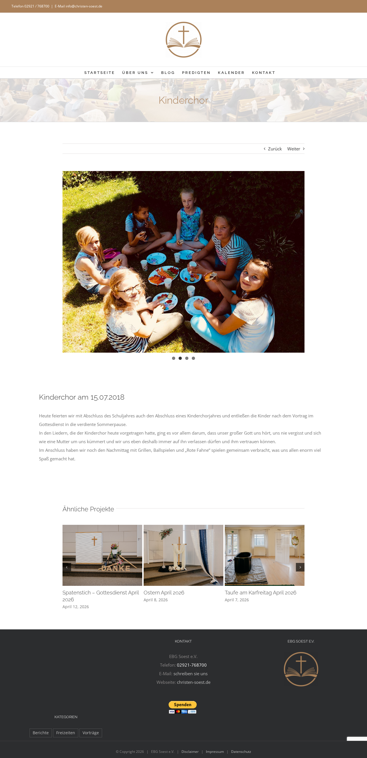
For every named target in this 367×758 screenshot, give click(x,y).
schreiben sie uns (190, 673)
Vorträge (91, 732)
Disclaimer (190, 751)
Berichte (41, 732)
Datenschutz (241, 751)
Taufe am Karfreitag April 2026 (260, 593)
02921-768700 (192, 665)
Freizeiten (65, 732)
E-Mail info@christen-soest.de (78, 6)
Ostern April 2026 (164, 593)
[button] (67, 567)
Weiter (293, 149)
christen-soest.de (193, 682)
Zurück (275, 149)
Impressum (215, 751)
